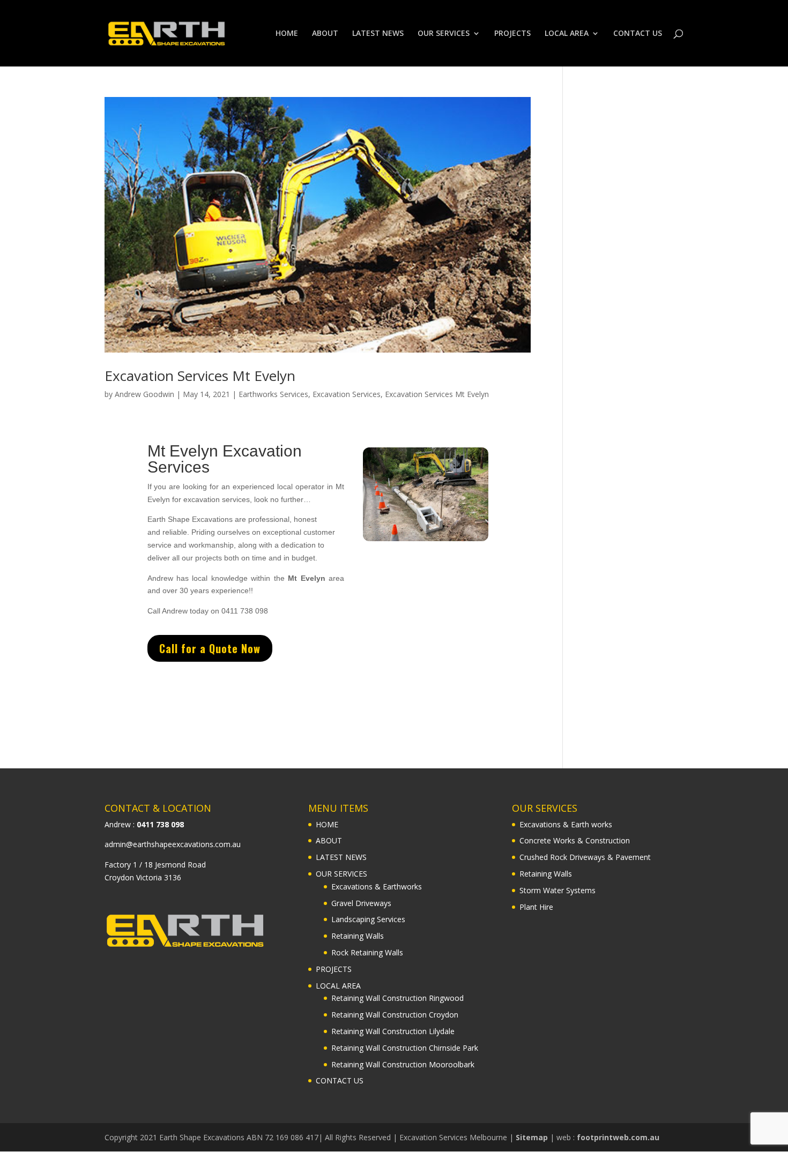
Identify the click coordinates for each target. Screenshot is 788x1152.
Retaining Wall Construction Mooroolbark (402, 1064)
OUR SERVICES (444, 33)
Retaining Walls (357, 936)
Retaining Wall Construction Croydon (394, 1014)
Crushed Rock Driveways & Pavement (585, 857)
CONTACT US (637, 33)
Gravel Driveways (361, 903)
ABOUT (325, 33)
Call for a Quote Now (210, 648)
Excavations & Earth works (565, 824)
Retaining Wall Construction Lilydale (393, 1031)
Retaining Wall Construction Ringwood (397, 998)
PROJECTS (512, 33)
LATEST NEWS (378, 33)
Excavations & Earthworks (376, 886)
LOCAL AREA (567, 33)
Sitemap (532, 1137)
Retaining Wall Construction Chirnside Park (404, 1048)
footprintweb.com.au (618, 1137)
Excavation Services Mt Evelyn (200, 375)
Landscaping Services (368, 919)
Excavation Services (347, 394)
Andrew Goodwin (144, 394)
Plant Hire (536, 907)
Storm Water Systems (557, 890)
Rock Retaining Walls (367, 952)
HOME (287, 33)
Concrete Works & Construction (574, 840)
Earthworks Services (273, 394)
